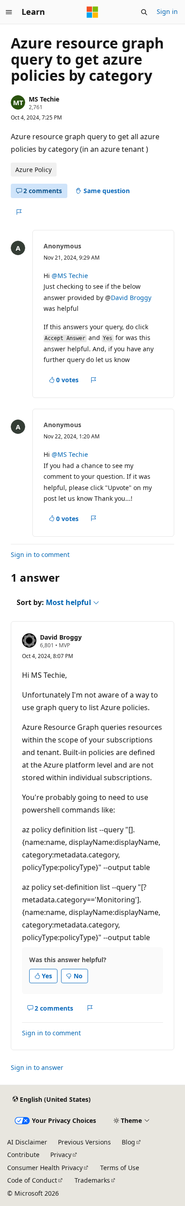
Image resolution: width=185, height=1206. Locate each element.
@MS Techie (70, 275)
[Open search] (144, 12)
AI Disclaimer (27, 1142)
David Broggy (131, 297)
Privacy (60, 1154)
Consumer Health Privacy (45, 1167)
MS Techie (44, 99)
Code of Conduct (32, 1180)
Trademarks (92, 1180)
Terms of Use (119, 1167)
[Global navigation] (9, 12)
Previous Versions (84, 1142)
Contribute (23, 1154)
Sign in (167, 11)
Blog (128, 1142)
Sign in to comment (40, 554)
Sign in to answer (37, 1067)
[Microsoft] (92, 12)
